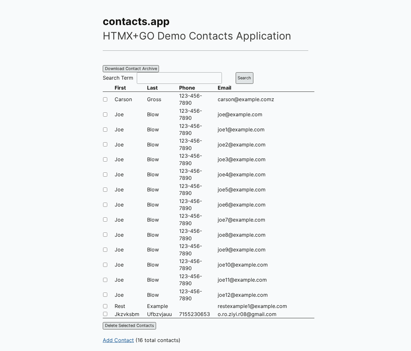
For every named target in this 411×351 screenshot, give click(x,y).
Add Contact (118, 340)
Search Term (118, 78)
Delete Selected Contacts (129, 325)
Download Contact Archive (131, 68)
